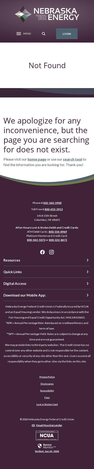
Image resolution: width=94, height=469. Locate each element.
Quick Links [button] (12, 272)
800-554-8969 (58, 231)
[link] (47, 447)
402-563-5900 (52, 203)
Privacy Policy (47, 376)
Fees (47, 397)
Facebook (42, 252)
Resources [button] (11, 260)
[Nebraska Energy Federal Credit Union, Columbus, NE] (47, 14)
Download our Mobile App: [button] (24, 295)
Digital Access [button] (14, 283)
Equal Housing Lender (49, 425)
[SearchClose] (44, 34)
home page (37, 159)
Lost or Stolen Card (47, 404)
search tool (72, 159)
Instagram (51, 252)
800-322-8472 (58, 240)
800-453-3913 (53, 209)
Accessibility (47, 390)
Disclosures (47, 383)
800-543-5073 (36, 240)
